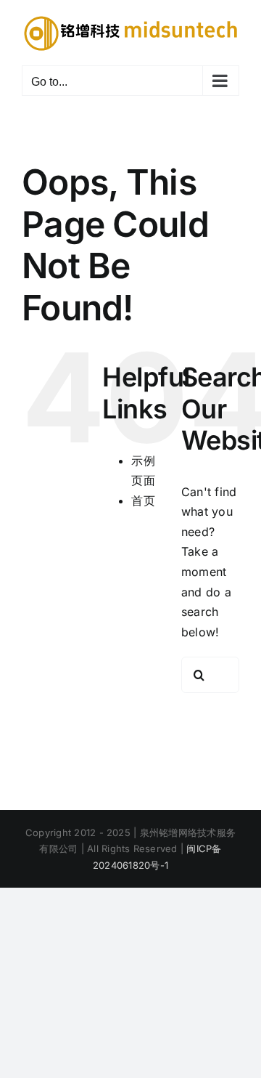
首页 (142, 500)
